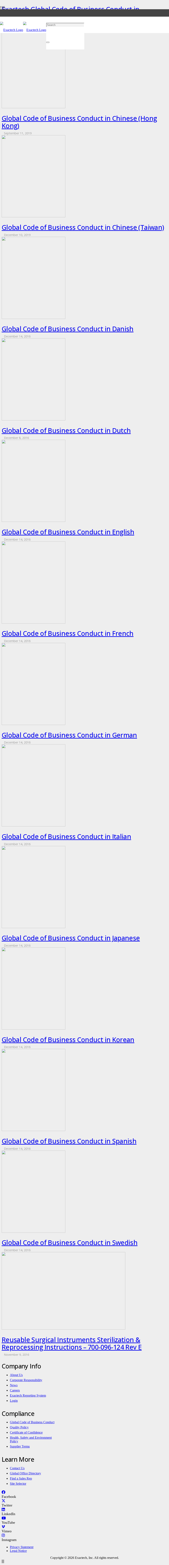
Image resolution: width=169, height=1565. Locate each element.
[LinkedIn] (3, 1509)
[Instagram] (3, 1535)
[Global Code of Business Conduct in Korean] (33, 1028)
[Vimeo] (3, 1527)
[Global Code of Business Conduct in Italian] (33, 825)
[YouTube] (4, 1518)
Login (14, 1400)
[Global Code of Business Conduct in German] (33, 724)
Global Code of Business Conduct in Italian (66, 836)
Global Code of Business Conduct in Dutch (66, 430)
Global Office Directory (25, 1473)
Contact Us (17, 1468)
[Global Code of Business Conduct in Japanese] (33, 927)
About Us (16, 1375)
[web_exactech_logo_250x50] (23, 30)
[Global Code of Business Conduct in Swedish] (33, 1231)
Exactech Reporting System (28, 1395)
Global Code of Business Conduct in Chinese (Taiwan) (83, 227)
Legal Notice (18, 1550)
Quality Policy (19, 1427)
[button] (47, 8)
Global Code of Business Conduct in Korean (68, 1039)
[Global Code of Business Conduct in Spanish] (33, 1130)
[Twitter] (3, 1501)
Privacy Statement (21, 1547)
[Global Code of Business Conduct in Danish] (33, 318)
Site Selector (18, 1483)
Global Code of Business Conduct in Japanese (71, 937)
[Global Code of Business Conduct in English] (33, 520)
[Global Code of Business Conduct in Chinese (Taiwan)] (33, 216)
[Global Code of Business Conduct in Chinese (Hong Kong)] (33, 107)
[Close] (47, 42)
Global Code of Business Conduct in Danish (68, 328)
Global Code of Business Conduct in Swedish (69, 1242)
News (14, 1385)
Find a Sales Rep (21, 1478)
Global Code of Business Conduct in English (68, 531)
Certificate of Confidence (26, 1432)
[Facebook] (3, 1492)
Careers (15, 1390)
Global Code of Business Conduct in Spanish (69, 1141)
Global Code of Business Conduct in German (69, 735)
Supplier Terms (20, 1446)
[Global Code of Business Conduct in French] (33, 622)
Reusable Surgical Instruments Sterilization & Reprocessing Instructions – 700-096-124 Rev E (72, 1343)
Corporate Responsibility (26, 1380)
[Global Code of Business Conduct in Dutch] (33, 419)
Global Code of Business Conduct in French (68, 633)
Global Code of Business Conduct (32, 1422)
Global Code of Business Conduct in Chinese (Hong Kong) (79, 122)
